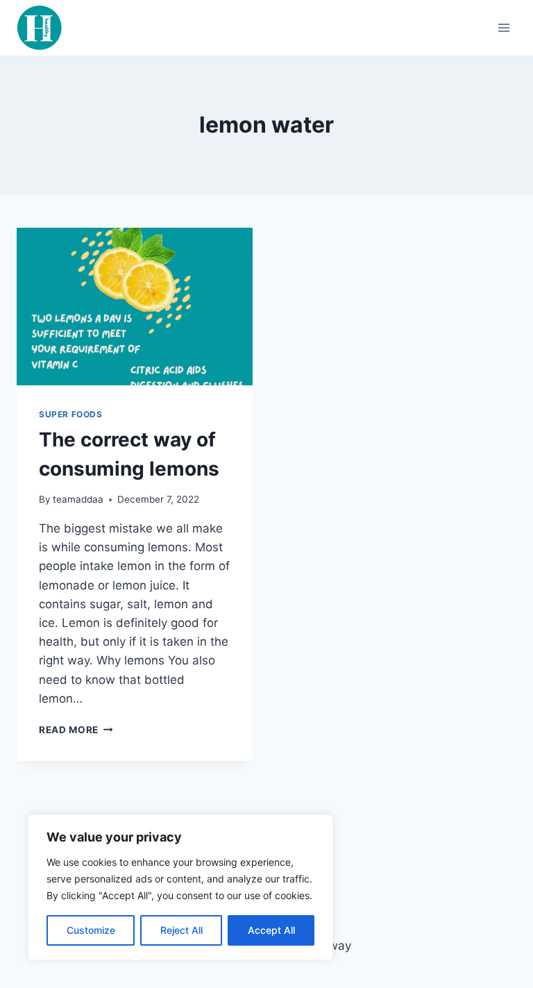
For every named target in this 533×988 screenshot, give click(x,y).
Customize (91, 930)
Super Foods (71, 414)
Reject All (181, 930)
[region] (180, 887)
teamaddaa (78, 499)
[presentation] (135, 306)
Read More (76, 729)
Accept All (271, 930)
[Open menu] (503, 27)
